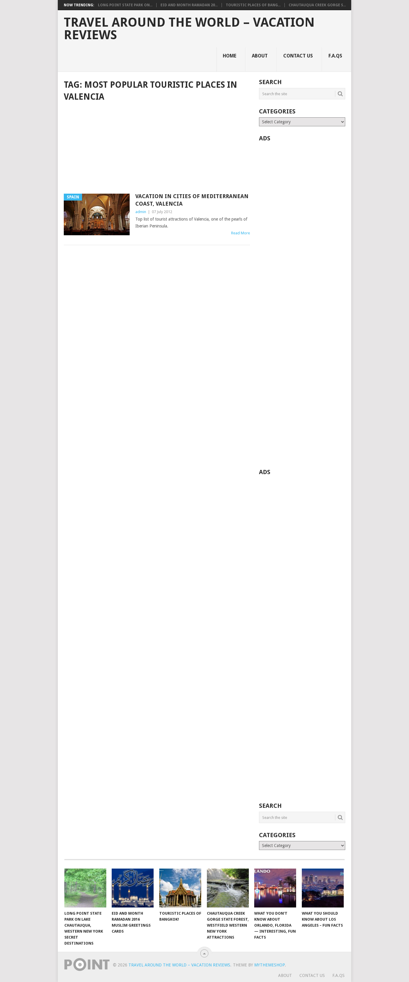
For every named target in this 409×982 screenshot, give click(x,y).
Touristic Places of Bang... (253, 5)
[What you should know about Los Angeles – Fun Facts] (323, 888)
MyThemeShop (269, 965)
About (260, 56)
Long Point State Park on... (125, 5)
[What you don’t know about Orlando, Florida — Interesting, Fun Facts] (275, 888)
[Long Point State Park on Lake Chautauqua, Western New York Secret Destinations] (85, 888)
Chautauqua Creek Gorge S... (317, 5)
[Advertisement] (157, 148)
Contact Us (298, 56)
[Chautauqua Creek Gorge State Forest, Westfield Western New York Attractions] (228, 888)
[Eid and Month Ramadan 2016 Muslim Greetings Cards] (133, 888)
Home (229, 56)
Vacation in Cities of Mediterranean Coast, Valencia (192, 200)
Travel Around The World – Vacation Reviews (189, 28)
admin (140, 212)
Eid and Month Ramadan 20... (189, 5)
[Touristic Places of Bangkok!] (180, 888)
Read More (240, 233)
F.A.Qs (335, 56)
